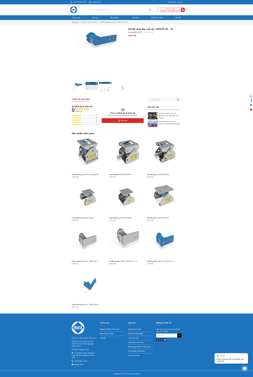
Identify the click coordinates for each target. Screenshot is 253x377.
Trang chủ (75, 22)
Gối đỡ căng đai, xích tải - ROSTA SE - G (123, 261)
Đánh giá (124, 120)
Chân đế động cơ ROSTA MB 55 (158, 175)
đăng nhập (172, 2)
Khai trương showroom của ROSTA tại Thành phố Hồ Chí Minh (169, 123)
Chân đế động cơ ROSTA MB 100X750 (85, 175)
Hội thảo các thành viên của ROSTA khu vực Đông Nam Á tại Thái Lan (169, 115)
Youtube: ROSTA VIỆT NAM (109, 329)
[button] (122, 88)
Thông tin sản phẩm (81, 99)
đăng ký (180, 2)
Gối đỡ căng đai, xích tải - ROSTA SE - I (85, 261)
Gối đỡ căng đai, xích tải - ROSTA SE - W (114, 22)
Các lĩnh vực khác (133, 355)
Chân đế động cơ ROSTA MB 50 (83, 218)
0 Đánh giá (149, 32)
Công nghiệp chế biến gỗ (136, 351)
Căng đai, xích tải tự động (89, 22)
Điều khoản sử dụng (107, 334)
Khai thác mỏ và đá (134, 329)
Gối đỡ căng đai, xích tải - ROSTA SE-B (85, 305)
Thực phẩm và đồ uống (136, 342)
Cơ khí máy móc (133, 338)
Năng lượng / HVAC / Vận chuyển (139, 347)
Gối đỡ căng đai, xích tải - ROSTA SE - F (160, 261)
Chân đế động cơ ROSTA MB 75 (120, 175)
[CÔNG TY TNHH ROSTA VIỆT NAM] (80, 9)
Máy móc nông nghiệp (135, 334)
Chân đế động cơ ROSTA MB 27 (158, 218)
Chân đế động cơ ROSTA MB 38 (120, 218)
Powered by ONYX (133, 374)
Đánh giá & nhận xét (83, 106)
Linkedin (103, 338)
